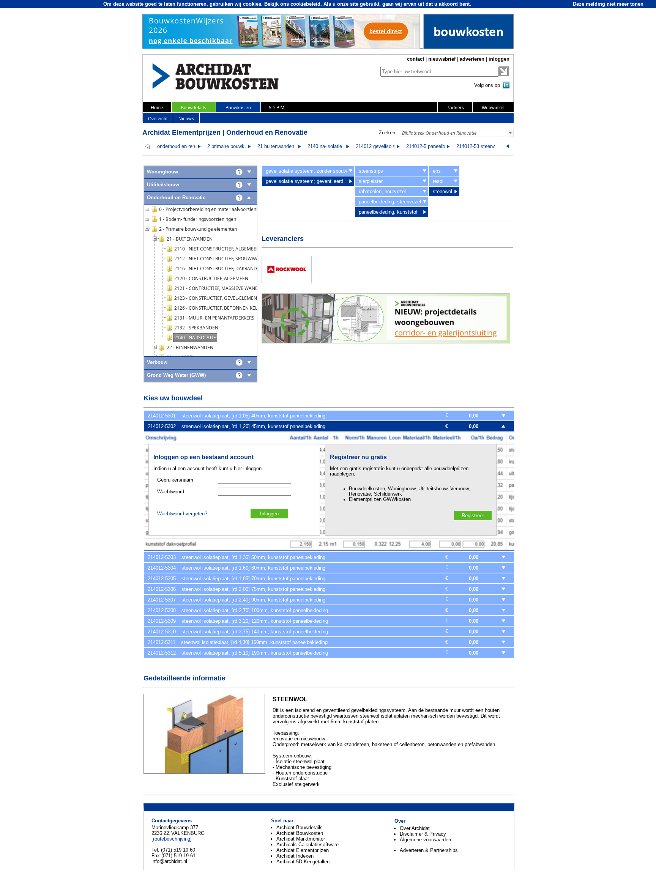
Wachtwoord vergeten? (182, 513)
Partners (455, 107)
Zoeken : (388, 132)
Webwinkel (493, 107)
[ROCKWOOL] (287, 281)
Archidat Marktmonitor (300, 839)
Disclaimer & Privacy (423, 834)
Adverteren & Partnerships (429, 850)
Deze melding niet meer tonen (608, 4)
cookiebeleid (305, 4)
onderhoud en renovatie (182, 146)
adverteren (472, 59)
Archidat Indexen (295, 856)
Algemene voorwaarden (425, 839)
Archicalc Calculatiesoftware (307, 844)
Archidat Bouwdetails (299, 827)
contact (415, 59)
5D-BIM (276, 107)
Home (157, 107)
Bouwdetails (193, 107)
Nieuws (186, 118)
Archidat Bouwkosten (299, 833)
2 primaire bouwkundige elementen (245, 146)
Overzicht (157, 118)
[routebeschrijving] (171, 839)
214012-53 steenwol (478, 146)
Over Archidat (415, 828)
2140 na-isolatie (325, 146)
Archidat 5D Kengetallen (303, 861)
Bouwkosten (238, 107)
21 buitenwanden (275, 146)
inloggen (499, 59)
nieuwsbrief (442, 59)
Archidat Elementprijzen (302, 850)
